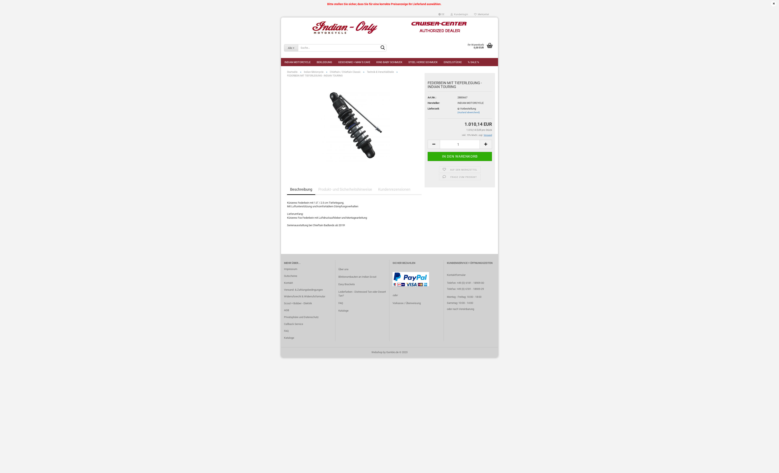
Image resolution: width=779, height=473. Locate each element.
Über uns (343, 269)
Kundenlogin (460, 14)
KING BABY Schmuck (389, 62)
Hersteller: (434, 102)
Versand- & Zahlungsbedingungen (303, 289)
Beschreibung (301, 189)
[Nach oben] (768, 467)
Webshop (376, 352)
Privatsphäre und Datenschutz (301, 317)
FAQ (286, 330)
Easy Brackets (346, 284)
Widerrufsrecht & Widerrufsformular (304, 296)
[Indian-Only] (389, 27)
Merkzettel (483, 14)
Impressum (290, 269)
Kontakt (288, 282)
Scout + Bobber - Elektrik (298, 303)
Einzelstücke (453, 62)
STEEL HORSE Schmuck (423, 62)
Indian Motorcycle (297, 62)
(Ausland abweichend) (468, 112)
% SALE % (473, 62)
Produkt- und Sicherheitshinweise (345, 189)
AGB (286, 310)
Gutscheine (290, 275)
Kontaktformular (456, 274)
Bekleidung (324, 62)
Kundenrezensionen (394, 189)
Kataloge (289, 337)
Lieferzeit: (434, 108)
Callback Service (293, 324)
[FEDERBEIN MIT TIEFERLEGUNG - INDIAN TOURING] (354, 126)
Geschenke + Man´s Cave (354, 62)
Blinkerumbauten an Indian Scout (357, 276)
